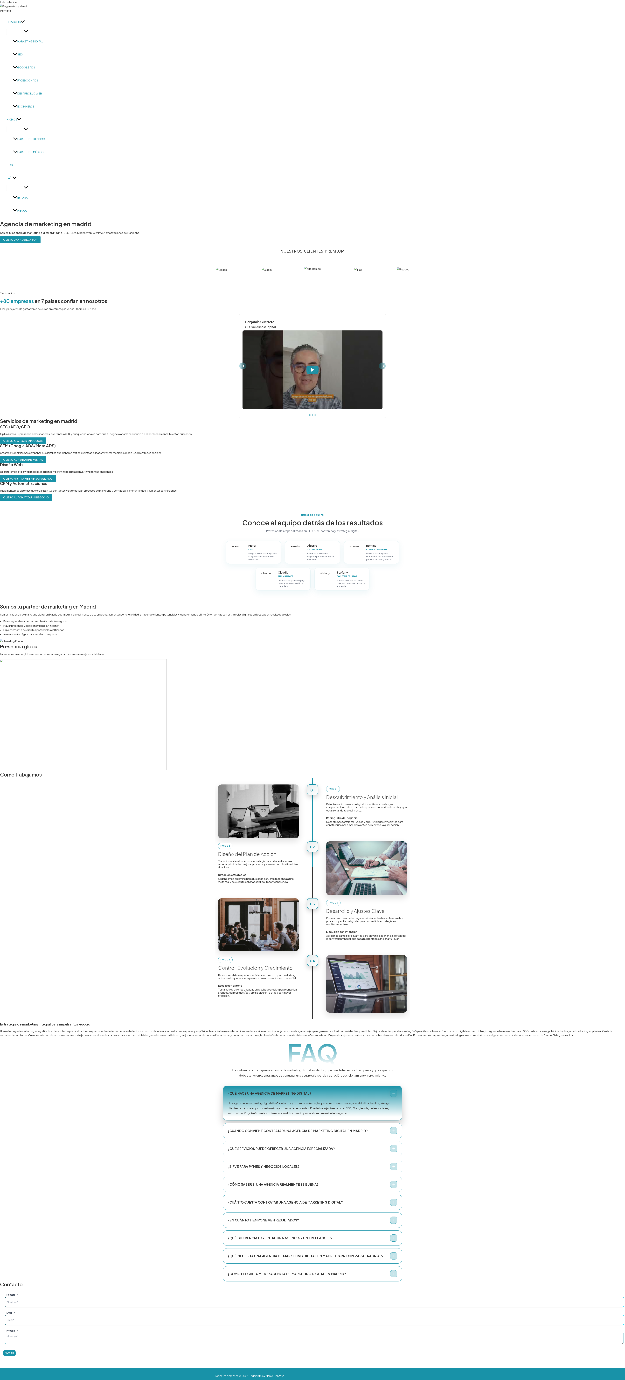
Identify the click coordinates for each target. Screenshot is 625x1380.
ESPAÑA (22, 197)
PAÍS (9, 178)
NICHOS (12, 119)
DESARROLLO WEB (29, 93)
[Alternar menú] (26, 31)
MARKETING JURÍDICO (31, 139)
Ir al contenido (8, 2)
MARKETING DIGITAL (30, 41)
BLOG (10, 165)
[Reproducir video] (312, 370)
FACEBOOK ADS (27, 80)
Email (11, 1312)
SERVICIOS (14, 22)
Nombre (12, 1294)
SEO (20, 54)
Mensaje (12, 1330)
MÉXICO (22, 210)
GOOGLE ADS (26, 67)
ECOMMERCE (25, 106)
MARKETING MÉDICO (30, 152)
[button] (23, 21)
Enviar (9, 1353)
